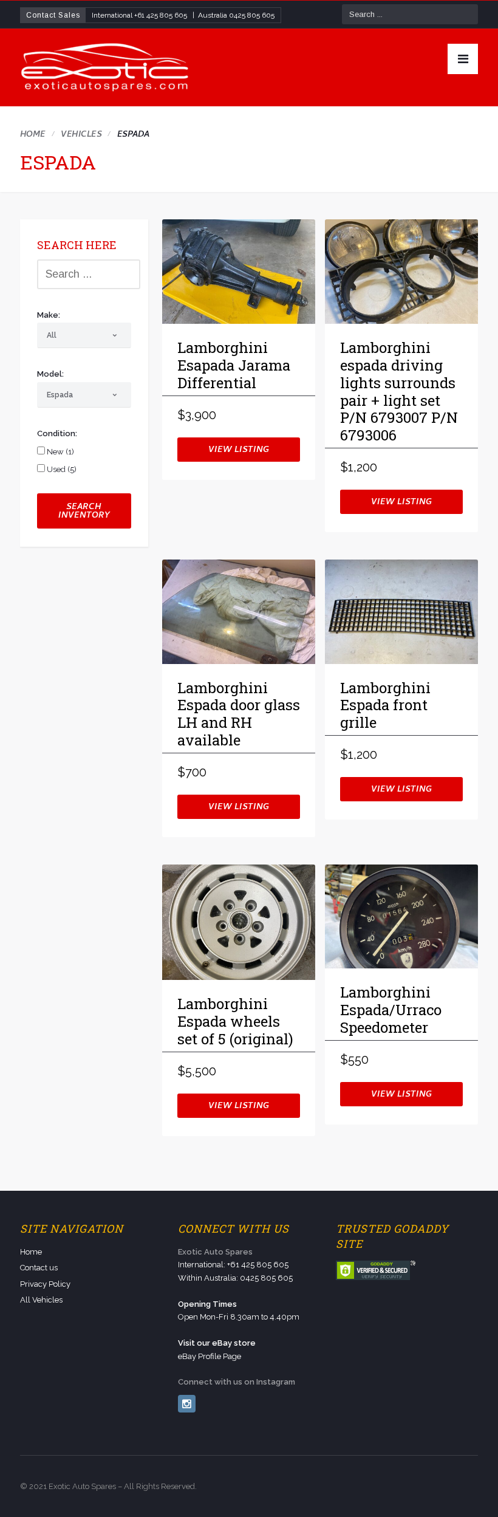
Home (33, 135)
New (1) (59, 451)
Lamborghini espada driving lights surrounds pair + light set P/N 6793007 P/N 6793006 (399, 392)
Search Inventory (84, 512)
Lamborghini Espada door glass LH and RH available (238, 714)
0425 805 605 (252, 15)
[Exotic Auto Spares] (105, 67)
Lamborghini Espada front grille (385, 706)
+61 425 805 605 (160, 15)
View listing (238, 450)
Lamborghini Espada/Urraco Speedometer (391, 1010)
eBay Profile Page (209, 1356)
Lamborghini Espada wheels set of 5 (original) (235, 1022)
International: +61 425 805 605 (233, 1264)
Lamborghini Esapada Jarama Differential (233, 365)
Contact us (39, 1267)
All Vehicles (41, 1299)
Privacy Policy (45, 1284)
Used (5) (61, 469)
